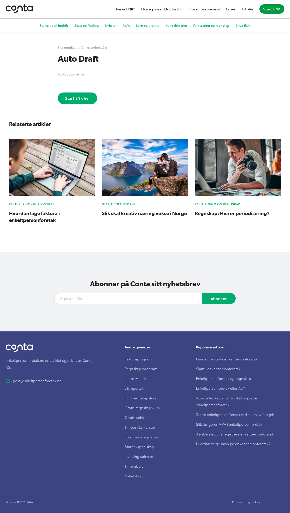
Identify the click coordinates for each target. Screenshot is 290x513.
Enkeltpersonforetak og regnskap (223, 378)
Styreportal (134, 388)
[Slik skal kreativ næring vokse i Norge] (145, 194)
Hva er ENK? (124, 9)
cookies (255, 502)
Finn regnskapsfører (141, 398)
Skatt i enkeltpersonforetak (218, 368)
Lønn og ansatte (148, 25)
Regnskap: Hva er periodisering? (232, 213)
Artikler (247, 9)
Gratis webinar (137, 417)
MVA (126, 25)
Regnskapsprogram (141, 368)
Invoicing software (139, 456)
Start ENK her (77, 98)
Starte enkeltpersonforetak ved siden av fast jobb (236, 414)
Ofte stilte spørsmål (203, 9)
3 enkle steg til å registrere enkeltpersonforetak (235, 434)
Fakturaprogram (138, 359)
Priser (230, 9)
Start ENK (272, 9)
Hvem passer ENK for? (160, 9)
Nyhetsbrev (134, 476)
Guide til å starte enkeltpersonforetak (227, 359)
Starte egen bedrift (54, 25)
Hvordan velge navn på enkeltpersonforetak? (233, 443)
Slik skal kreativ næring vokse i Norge (144, 213)
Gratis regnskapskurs (142, 407)
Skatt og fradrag (86, 25)
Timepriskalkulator (140, 427)
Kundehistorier (176, 25)
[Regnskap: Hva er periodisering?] (238, 194)
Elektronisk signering (142, 437)
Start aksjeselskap (139, 446)
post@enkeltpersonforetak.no (37, 380)
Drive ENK (242, 25)
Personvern (239, 502)
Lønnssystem (135, 378)
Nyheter (111, 25)
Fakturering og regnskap (211, 25)
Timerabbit (134, 466)
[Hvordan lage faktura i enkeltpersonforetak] (52, 194)
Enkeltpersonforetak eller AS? (220, 388)
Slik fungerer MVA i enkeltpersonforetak (229, 424)
